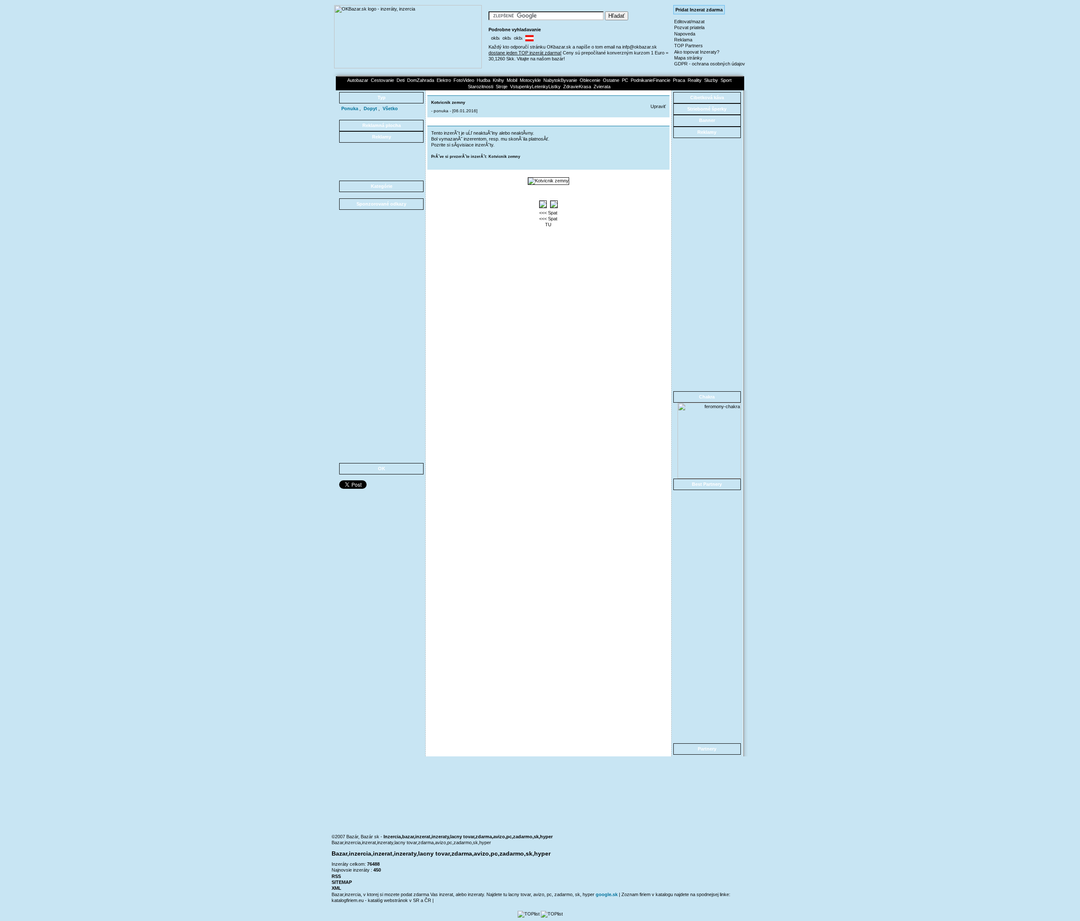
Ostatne (611, 80)
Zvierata (602, 86)
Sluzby (711, 80)
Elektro (444, 80)
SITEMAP (342, 882)
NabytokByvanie (560, 80)
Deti (401, 80)
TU (548, 224)
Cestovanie (382, 80)
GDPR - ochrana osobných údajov (709, 63)
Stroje (502, 86)
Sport (726, 80)
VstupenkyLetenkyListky (535, 86)
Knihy (498, 80)
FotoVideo (464, 80)
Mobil (512, 80)
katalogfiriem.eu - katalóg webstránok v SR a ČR (382, 900)
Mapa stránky (688, 57)
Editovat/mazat (689, 21)
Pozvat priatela (689, 27)
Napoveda (684, 33)
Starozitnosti (480, 86)
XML (336, 888)
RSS (336, 876)
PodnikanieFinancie (650, 80)
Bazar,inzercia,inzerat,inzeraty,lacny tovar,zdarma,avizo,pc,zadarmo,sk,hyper (411, 842)
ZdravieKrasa (577, 86)
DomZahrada (420, 80)
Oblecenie (590, 80)
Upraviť (658, 106)
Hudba (483, 80)
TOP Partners (688, 45)
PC (625, 80)
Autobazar (357, 80)
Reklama (683, 39)
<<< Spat (548, 212)
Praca (679, 80)
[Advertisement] (381, 162)
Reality (695, 80)
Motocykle (530, 80)
